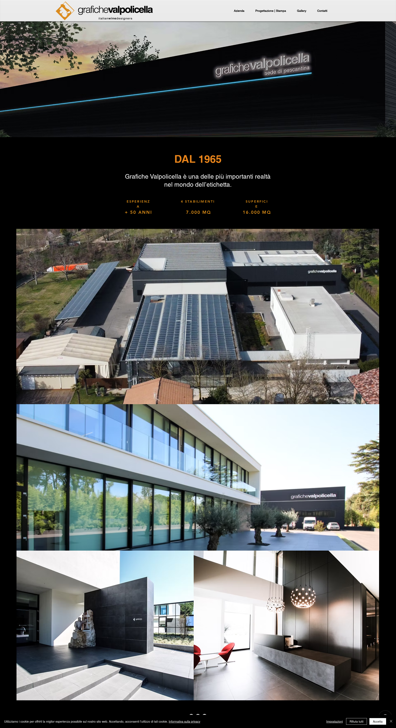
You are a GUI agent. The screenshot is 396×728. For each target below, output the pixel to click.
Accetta (378, 721)
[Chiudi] (391, 721)
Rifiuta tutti (356, 721)
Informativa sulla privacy (184, 721)
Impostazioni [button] (334, 721)
